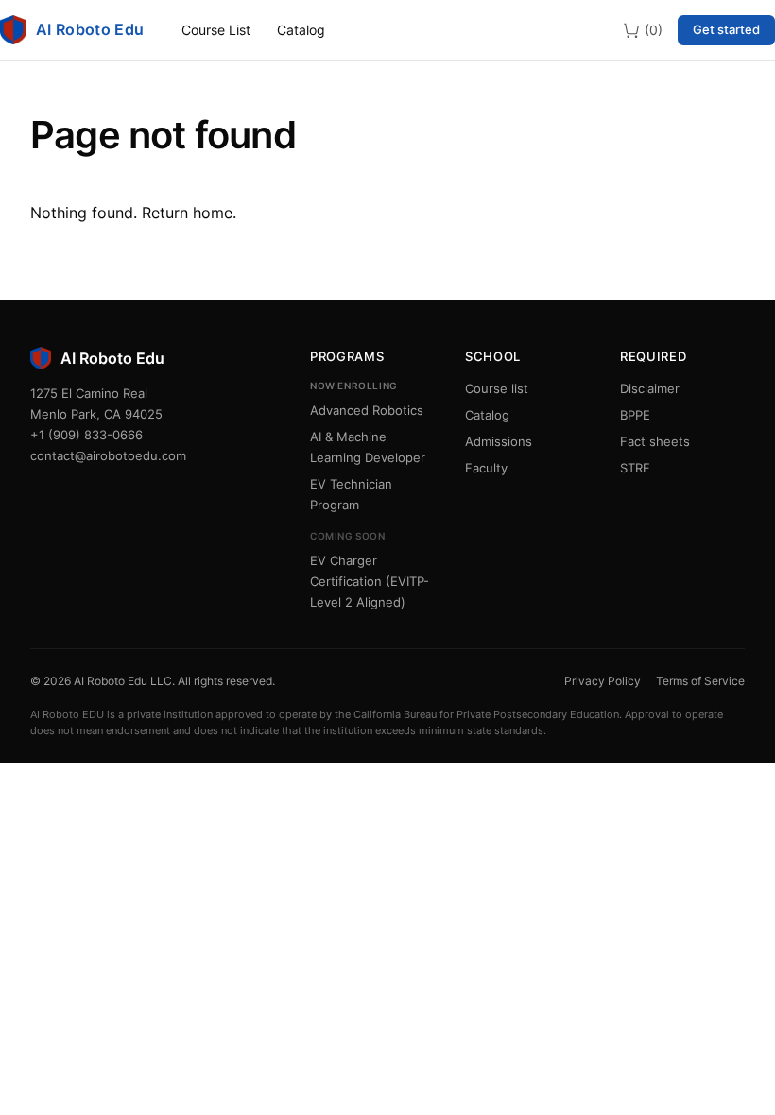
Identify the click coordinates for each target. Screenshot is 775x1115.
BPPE (635, 414)
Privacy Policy (602, 681)
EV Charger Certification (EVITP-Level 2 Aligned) (369, 581)
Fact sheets (655, 441)
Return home (187, 212)
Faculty (486, 467)
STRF (635, 467)
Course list (496, 388)
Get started (726, 29)
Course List (215, 30)
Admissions (498, 441)
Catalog (301, 30)
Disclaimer (650, 388)
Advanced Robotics (366, 410)
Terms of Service (700, 681)
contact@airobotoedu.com (108, 455)
